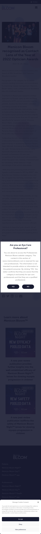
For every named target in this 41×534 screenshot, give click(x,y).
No (28, 287)
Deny (20, 524)
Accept (20, 519)
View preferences (20, 529)
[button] (38, 502)
